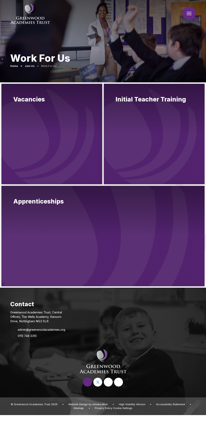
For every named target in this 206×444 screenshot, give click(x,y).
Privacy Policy (103, 408)
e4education (100, 404)
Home (14, 66)
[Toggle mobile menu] (189, 13)
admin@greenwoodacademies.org (41, 329)
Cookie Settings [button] (122, 408)
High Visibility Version (132, 404)
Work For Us (48, 66)
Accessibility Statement (170, 404)
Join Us (29, 66)
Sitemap (79, 408)
